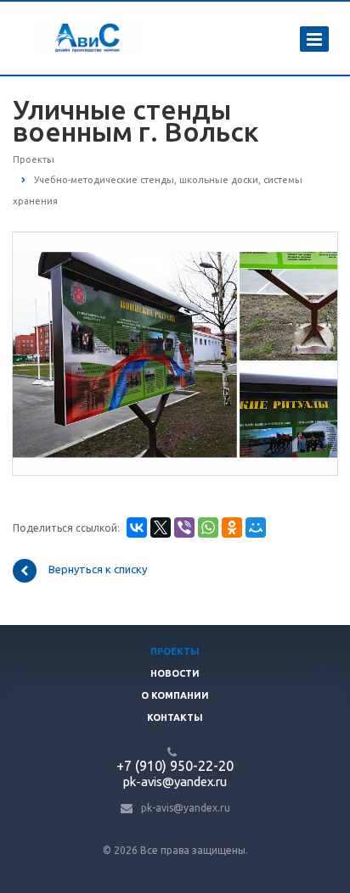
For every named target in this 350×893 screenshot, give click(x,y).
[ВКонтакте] (137, 527)
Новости (175, 673)
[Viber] (184, 527)
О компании (175, 695)
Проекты (175, 651)
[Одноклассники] (232, 527)
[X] (160, 527)
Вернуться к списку (97, 570)
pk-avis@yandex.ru (185, 807)
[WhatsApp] (208, 527)
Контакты (175, 717)
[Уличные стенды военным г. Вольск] (174, 353)
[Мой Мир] (256, 527)
